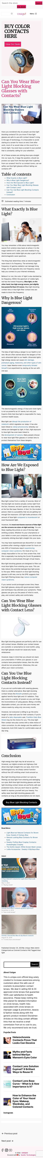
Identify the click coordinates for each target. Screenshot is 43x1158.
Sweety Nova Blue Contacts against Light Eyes (17, 908)
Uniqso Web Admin (32, 948)
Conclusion (10, 195)
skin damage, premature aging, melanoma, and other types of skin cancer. (21, 362)
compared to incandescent (27, 517)
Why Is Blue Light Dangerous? (17, 180)
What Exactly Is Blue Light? (16, 178)
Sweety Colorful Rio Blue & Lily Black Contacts (18, 935)
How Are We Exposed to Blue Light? (20, 183)
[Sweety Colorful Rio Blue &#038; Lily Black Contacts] (20, 925)
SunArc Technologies (28, 1155)
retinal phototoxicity (20, 427)
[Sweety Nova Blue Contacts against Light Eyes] (20, 897)
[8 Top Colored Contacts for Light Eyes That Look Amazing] (20, 868)
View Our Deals (13, 44)
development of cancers (13, 435)
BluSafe (19, 694)
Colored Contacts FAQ (22, 950)
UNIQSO (25, 1153)
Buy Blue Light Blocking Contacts (21, 802)
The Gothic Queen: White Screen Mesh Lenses (23, 847)
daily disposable (15, 717)
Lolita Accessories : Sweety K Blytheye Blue (23, 849)
